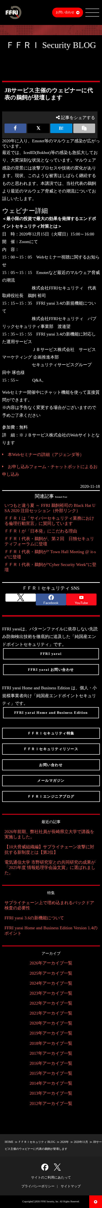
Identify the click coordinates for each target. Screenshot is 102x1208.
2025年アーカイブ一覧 (51, 973)
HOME (9, 1142)
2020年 (64, 1142)
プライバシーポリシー (38, 1186)
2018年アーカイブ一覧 (51, 1043)
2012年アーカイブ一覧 (51, 1103)
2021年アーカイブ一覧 (51, 1013)
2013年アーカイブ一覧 (51, 1093)
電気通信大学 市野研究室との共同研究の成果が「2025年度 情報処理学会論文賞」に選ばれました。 (50, 867)
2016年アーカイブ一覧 (51, 1063)
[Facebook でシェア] (16, 128)
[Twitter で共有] (38, 128)
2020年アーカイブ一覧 (51, 1023)
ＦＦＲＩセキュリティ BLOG (36, 1142)
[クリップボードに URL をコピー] (84, 128)
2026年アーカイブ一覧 (51, 963)
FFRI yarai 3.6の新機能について (34, 918)
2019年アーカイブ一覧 (51, 1033)
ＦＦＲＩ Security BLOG (51, 45)
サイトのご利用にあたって (51, 1177)
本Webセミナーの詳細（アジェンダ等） (46, 454)
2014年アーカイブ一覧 (51, 1083)
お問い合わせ (65, 12)
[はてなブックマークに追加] (61, 128)
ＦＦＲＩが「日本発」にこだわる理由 (41, 531)
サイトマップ (71, 1186)
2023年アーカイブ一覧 (51, 993)
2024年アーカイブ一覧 (51, 983)
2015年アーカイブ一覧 (51, 1073)
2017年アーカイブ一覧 (51, 1053)
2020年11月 (81, 1142)
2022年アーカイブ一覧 (51, 1003)
